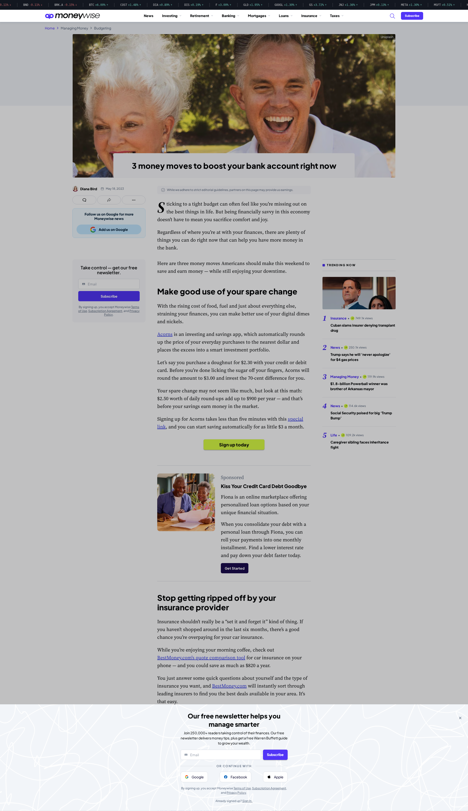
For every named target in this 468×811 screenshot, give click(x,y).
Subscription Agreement (269, 788)
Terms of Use (242, 788)
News (148, 15)
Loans (284, 15)
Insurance (309, 15)
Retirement (199, 15)
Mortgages (257, 15)
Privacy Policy (236, 792)
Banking (228, 15)
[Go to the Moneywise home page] (72, 15)
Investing (169, 15)
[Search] (392, 16)
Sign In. (247, 801)
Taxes (335, 15)
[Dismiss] (460, 718)
